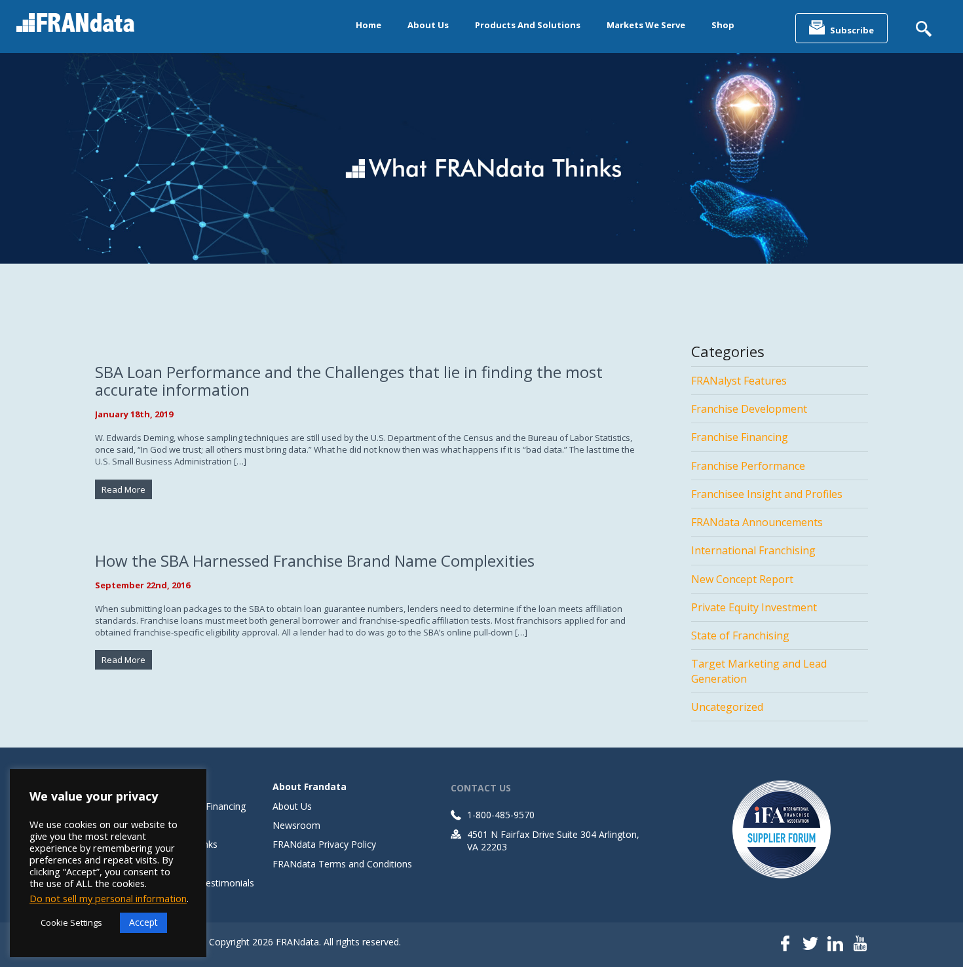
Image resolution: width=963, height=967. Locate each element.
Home (368, 25)
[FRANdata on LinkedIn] (835, 945)
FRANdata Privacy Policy (324, 844)
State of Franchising (740, 635)
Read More (123, 489)
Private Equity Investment (754, 607)
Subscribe (852, 30)
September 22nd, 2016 (142, 585)
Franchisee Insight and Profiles (766, 494)
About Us (428, 25)
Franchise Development (749, 409)
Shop (722, 25)
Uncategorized (727, 707)
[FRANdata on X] (810, 945)
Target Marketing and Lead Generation (759, 670)
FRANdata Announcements (757, 522)
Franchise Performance (748, 466)
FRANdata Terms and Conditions (342, 864)
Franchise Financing (739, 437)
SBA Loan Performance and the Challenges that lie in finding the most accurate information (349, 380)
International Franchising (753, 550)
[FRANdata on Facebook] (785, 945)
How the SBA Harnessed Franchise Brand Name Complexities (315, 560)
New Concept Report (742, 579)
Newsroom (296, 825)
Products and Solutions (527, 25)
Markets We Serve (646, 25)
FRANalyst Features (739, 380)
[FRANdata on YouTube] (860, 945)
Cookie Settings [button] (71, 922)
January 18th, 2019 (134, 414)
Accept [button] (143, 922)
